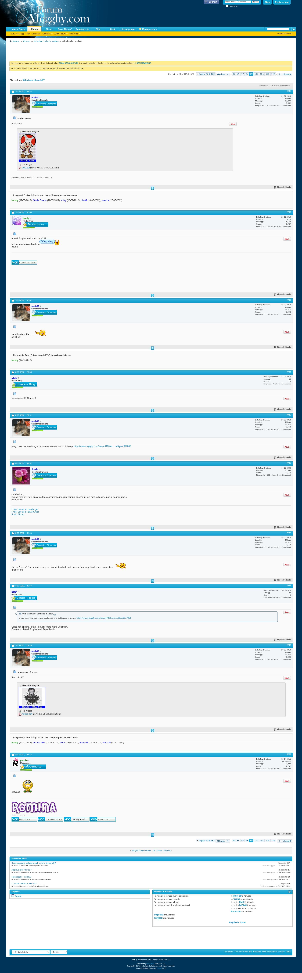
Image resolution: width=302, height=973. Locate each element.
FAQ (28, 34)
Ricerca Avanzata (284, 34)
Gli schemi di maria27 (34, 80)
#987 (289, 533)
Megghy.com (148, 29)
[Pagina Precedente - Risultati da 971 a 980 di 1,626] (228, 74)
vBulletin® (150, 964)
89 (238, 74)
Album (49, 29)
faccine (236, 899)
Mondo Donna (18, 29)
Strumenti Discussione (279, 86)
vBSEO (159, 968)
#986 (289, 463)
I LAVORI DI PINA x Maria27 (24, 884)
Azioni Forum (60, 34)
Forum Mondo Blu (243, 952)
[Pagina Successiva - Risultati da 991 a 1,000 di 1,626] (280, 74)
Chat (112, 29)
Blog (98, 29)
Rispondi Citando (284, 187)
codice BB (237, 896)
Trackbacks (236, 912)
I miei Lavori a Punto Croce (25, 512)
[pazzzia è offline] (15, 762)
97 (242, 74)
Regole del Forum (237, 922)
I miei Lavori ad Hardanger (25, 509)
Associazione (128, 29)
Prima (222, 74)
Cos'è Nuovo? (65, 29)
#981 (289, 91)
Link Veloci (73, 34)
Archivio (257, 952)
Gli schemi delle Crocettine (46, 41)
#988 (289, 586)
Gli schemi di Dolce (161, 851)
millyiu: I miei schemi (141, 851)
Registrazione (282, 2)
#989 (289, 645)
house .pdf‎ (27, 714)
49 (234, 74)
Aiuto (267, 2)
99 (251, 74)
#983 (289, 300)
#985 (289, 415)
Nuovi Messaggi (17, 34)
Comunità (46, 34)
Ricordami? (233, 6)
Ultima (286, 74)
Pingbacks (158, 915)
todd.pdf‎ (26, 168)
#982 (289, 212)
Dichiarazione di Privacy (273, 952)
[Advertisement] (73, 51)
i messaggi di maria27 (21, 877)
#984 (289, 372)
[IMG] (242, 902)
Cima (288, 952)
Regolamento (82, 29)
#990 (289, 754)
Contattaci (228, 952)
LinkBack (263, 86)
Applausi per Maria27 (22, 870)
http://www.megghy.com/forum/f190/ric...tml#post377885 (102, 446)
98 (247, 74)
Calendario (36, 34)
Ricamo (26, 41)
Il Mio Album (18, 514)
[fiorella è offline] (21, 475)
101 (262, 74)
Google (18, 896)
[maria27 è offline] (21, 104)
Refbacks (158, 918)
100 (256, 74)
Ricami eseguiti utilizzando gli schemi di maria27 (34, 863)
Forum (34, 29)
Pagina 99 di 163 (207, 74)
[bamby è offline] (16, 220)
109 (267, 74)
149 (273, 74)
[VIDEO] (243, 905)
